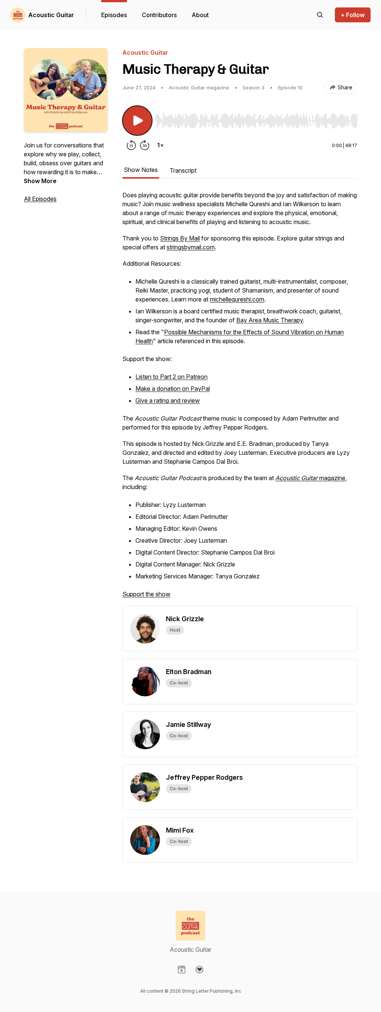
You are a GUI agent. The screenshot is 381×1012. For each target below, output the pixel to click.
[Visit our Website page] (181, 969)
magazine (310, 478)
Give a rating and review (167, 400)
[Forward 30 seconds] (145, 145)
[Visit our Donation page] (199, 969)
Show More (40, 181)
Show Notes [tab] (141, 169)
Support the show (146, 594)
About (200, 15)
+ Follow (353, 15)
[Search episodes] (320, 14)
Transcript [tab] (183, 170)
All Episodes (40, 198)
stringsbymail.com (191, 247)
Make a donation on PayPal (172, 388)
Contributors (159, 15)
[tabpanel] (239, 398)
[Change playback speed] (160, 145)
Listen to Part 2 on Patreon (171, 376)
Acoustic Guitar (51, 15)
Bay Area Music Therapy (269, 320)
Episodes (114, 15)
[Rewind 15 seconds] (131, 145)
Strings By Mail (180, 238)
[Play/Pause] (137, 120)
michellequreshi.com (237, 299)
